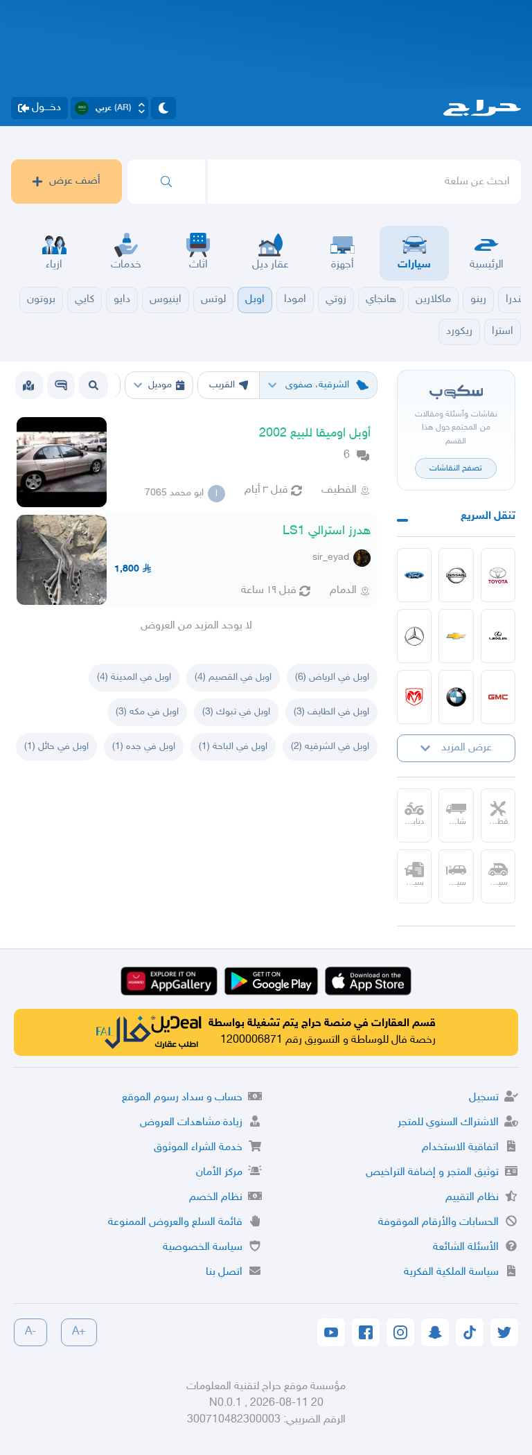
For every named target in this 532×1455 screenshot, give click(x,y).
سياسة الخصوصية (202, 1247)
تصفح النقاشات (455, 468)
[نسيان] (456, 575)
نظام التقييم (472, 1197)
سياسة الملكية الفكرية (451, 1272)
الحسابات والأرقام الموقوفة (438, 1222)
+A (79, 1332)
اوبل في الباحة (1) (233, 746)
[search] (166, 181)
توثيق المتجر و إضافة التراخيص (432, 1172)
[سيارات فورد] (414, 575)
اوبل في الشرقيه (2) (330, 746)
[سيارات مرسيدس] (414, 636)
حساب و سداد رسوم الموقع (182, 1097)
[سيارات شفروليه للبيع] (456, 636)
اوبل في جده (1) (143, 746)
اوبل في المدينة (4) (134, 677)
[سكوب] (61, 385)
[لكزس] (498, 636)
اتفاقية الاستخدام (460, 1147)
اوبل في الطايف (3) (331, 712)
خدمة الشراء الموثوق (198, 1147)
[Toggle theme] (163, 108)
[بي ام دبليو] (456, 697)
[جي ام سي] (498, 697)
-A (30, 1332)
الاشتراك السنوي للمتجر (448, 1122)
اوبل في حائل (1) (56, 746)
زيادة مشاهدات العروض (191, 1122)
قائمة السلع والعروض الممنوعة (175, 1222)
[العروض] (28, 385)
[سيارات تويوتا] (498, 575)
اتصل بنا (224, 1272)
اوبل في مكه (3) (147, 712)
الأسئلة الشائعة (466, 1247)
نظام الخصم (215, 1197)
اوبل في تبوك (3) (236, 712)
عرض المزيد (466, 748)
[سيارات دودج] (414, 697)
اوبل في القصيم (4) (233, 677)
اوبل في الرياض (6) (332, 677)
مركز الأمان (219, 1172)
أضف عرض (74, 181)
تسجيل (484, 1097)
